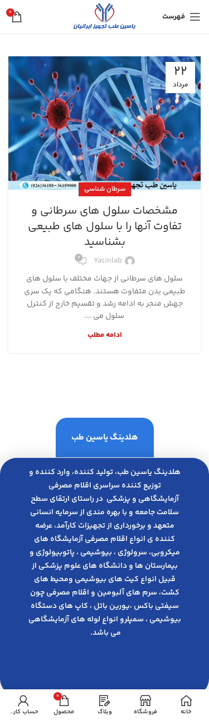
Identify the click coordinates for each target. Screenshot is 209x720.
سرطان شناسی (104, 189)
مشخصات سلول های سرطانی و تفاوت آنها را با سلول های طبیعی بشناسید (105, 226)
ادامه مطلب (105, 335)
